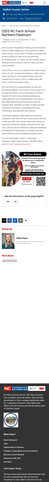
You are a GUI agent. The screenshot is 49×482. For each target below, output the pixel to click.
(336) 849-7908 (11, 18)
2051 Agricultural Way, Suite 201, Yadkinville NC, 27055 (25, 14)
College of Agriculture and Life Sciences (21, 451)
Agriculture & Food (9, 261)
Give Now (8, 462)
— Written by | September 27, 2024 (18, 40)
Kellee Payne (15, 40)
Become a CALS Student (14, 455)
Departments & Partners (14, 447)
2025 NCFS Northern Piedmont (17, 144)
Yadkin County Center (16, 9)
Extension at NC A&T (12, 458)
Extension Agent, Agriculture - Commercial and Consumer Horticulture (30, 242)
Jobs (6, 444)
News (4, 26)
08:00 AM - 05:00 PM (32, 18)
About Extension (10, 440)
